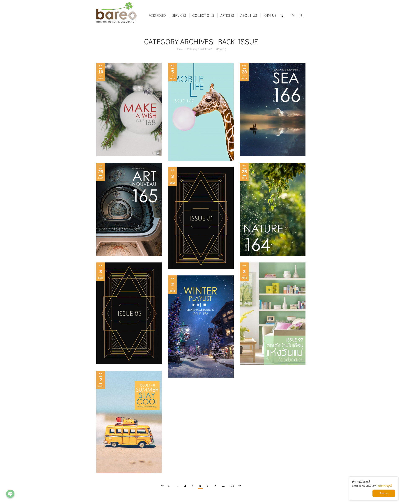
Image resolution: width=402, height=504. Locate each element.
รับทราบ (383, 493)
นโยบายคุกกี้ (385, 485)
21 (232, 485)
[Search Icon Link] (282, 15)
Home (179, 49)
